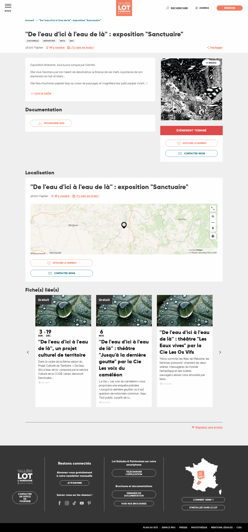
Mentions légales (222, 527)
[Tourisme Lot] (124, 8)
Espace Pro (168, 527)
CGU (239, 527)
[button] (179, 8)
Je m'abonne (74, 482)
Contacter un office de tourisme (25, 497)
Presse (183, 527)
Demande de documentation (134, 494)
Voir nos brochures (133, 503)
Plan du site (150, 527)
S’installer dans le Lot (203, 507)
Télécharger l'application (134, 473)
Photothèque (199, 527)
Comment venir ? (203, 499)
